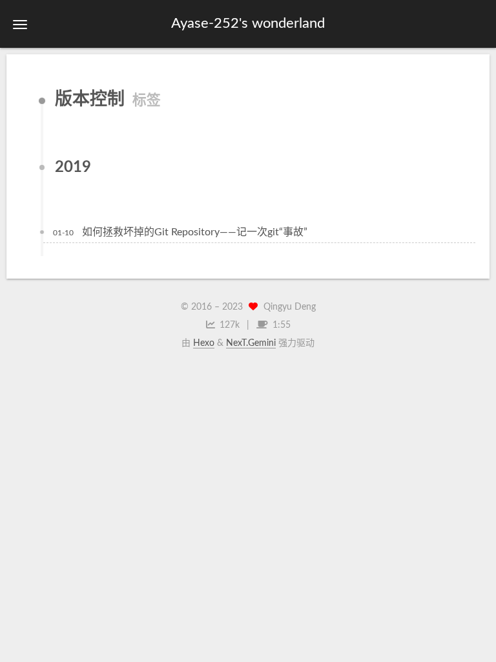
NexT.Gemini (251, 343)
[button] (20, 24)
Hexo (203, 343)
